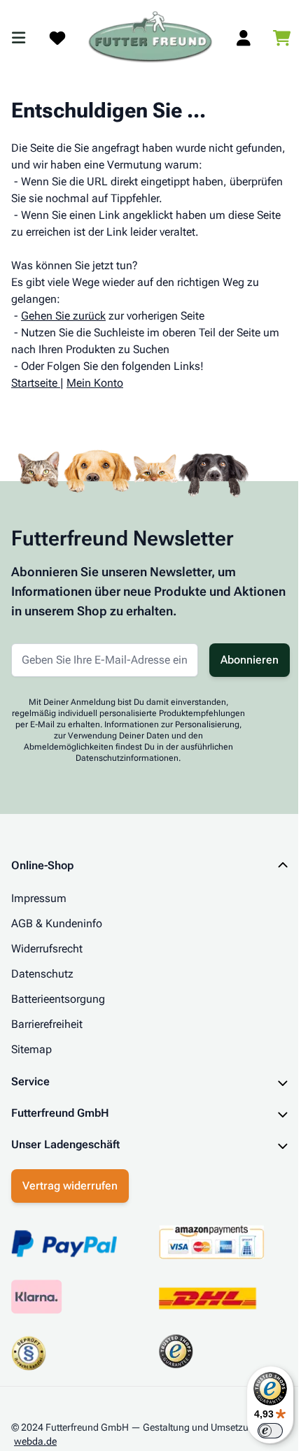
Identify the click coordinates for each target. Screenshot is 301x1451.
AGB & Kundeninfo (56, 923)
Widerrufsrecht (47, 948)
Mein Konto (94, 382)
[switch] (259, 1430)
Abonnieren (249, 659)
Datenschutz (42, 973)
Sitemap (31, 1049)
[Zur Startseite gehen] (151, 37)
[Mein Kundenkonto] (243, 37)
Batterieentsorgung (58, 999)
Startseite (34, 382)
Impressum (38, 898)
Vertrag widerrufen (70, 1182)
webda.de (35, 1437)
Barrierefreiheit (47, 1024)
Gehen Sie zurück (63, 315)
